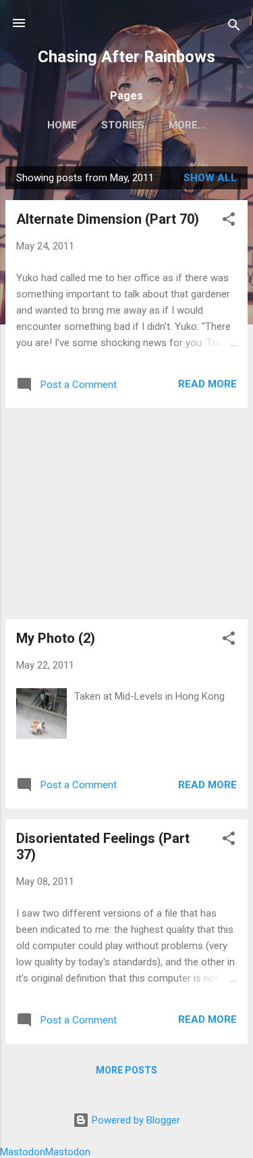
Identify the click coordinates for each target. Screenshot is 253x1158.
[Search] (234, 27)
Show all (210, 178)
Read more (207, 384)
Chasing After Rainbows (126, 56)
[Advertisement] (126, 513)
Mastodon (22, 1152)
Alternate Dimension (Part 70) (107, 219)
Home (62, 125)
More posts (126, 1070)
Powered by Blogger (134, 1120)
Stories (122, 125)
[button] (229, 221)
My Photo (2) (55, 638)
